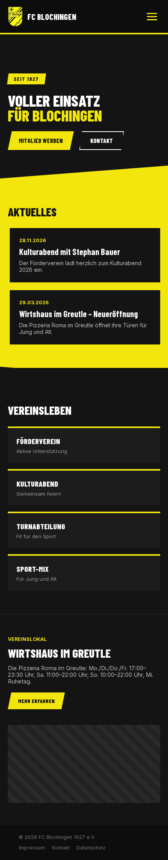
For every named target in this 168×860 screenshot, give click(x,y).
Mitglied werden (41, 140)
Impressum (32, 848)
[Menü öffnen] (152, 16)
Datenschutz (91, 848)
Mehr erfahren (36, 701)
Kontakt (101, 140)
